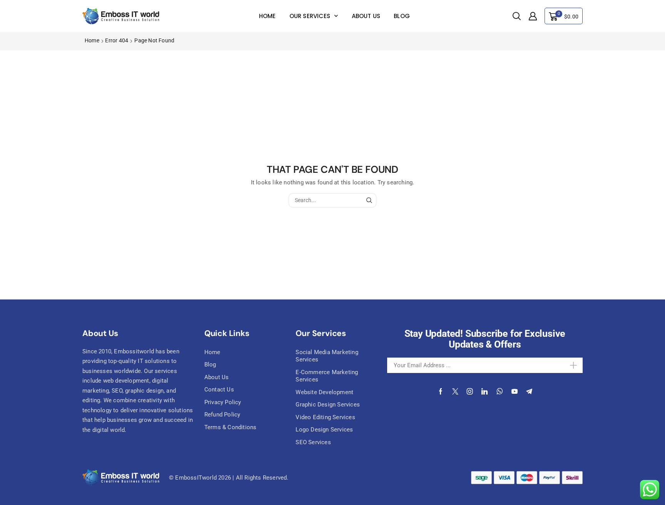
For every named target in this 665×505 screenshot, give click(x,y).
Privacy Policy (222, 402)
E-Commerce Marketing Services (327, 376)
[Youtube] (514, 391)
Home (267, 16)
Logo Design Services (324, 429)
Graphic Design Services (328, 404)
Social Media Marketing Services (327, 356)
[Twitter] (455, 391)
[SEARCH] (369, 200)
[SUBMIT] (563, 365)
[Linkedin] (484, 391)
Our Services (309, 16)
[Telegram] (529, 391)
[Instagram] (470, 391)
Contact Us (219, 389)
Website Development (324, 392)
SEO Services (313, 442)
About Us (366, 16)
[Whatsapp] (499, 391)
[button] (517, 16)
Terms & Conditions (230, 427)
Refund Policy (222, 414)
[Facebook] (441, 391)
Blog (402, 16)
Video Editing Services (325, 417)
